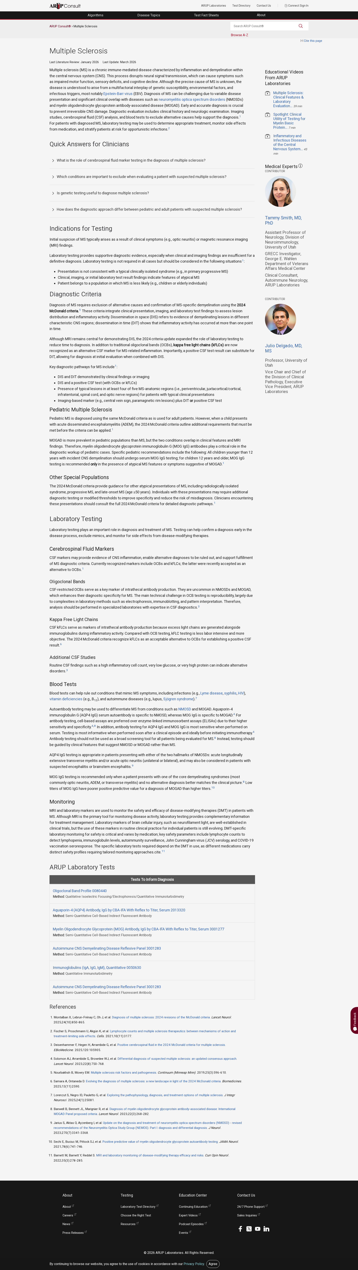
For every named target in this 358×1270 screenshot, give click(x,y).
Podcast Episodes (191, 1224)
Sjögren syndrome (178, 699)
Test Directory (241, 5)
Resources (128, 1224)
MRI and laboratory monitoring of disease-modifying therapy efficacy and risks (149, 1155)
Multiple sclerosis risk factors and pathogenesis (123, 1072)
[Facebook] (240, 1228)
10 (213, 787)
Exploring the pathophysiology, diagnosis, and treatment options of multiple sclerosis (165, 1095)
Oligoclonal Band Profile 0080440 (80, 891)
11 (163, 851)
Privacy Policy (194, 1264)
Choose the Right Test (136, 1215)
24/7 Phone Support (251, 1207)
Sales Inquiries (247, 1215)
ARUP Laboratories (213, 5)
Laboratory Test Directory (138, 1207)
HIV (241, 693)
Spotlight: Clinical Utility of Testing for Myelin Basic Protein (289, 121)
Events (183, 1233)
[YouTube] (258, 1228)
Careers (68, 1215)
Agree (213, 1264)
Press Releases (73, 1233)
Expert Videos (188, 1215)
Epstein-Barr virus (118, 93)
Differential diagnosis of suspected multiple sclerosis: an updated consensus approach (176, 1059)
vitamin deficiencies (66, 699)
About (261, 15)
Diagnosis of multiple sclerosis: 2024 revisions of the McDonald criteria (161, 1017)
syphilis (230, 693)
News (66, 1224)
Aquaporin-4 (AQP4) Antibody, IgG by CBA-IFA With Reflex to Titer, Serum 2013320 (119, 910)
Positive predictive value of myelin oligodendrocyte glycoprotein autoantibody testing (160, 1142)
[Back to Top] (344, 1228)
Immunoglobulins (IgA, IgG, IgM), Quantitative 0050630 (97, 967)
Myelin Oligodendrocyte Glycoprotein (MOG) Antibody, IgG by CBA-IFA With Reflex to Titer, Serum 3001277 (138, 929)
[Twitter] (249, 1228)
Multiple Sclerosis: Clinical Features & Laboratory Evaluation (288, 99)
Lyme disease (211, 693)
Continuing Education (193, 1207)
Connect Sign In (298, 5)
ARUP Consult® (60, 26)
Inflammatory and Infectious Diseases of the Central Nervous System (289, 142)
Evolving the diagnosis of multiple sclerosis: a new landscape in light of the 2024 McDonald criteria (153, 1081)
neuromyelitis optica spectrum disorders (192, 99)
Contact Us (264, 5)
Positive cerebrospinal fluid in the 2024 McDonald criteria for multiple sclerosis (171, 1045)
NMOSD (184, 709)
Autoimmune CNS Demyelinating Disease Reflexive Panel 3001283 (107, 948)
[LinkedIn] (266, 1228)
